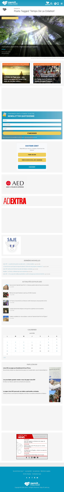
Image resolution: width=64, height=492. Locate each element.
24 (7, 351)
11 (15, 345)
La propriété (28, 471)
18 (15, 348)
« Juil (4, 357)
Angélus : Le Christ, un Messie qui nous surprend (15, 271)
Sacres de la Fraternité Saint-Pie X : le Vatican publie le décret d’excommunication (29, 285)
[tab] (24, 436)
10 (7, 345)
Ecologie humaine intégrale (11, 64)
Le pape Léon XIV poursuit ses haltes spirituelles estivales (21, 391)
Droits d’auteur (27, 474)
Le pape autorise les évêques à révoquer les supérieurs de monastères (27, 308)
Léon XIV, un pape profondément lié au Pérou (17, 368)
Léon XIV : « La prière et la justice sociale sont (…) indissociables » (19, 264)
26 (23, 351)
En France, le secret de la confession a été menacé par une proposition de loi (28, 300)
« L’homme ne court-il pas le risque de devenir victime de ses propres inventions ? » (23, 266)
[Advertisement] (32, 98)
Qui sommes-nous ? (18, 471)
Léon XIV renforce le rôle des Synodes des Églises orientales (17, 269)
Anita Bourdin (5, 53)
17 (7, 348)
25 (15, 351)
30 (56, 351)
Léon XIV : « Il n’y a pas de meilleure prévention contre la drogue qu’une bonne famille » (24, 274)
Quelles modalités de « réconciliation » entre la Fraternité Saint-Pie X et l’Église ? (28, 316)
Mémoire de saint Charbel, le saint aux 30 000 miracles (23, 293)
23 (56, 348)
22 (48, 348)
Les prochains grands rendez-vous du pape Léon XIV (19, 379)
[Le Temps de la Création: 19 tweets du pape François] (47, 73)
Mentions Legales (45, 471)
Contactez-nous (36, 474)
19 (23, 348)
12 (23, 345)
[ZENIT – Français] (18, 3)
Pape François (24, 64)
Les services (36, 471)
